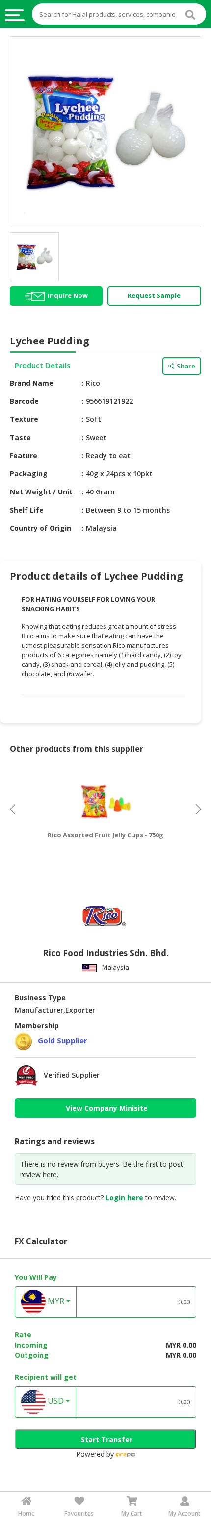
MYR (55, 1301)
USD (55, 1401)
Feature (23, 455)
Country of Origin (40, 528)
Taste (20, 437)
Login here (124, 1197)
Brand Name (31, 383)
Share (186, 366)
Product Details (43, 365)
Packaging (29, 473)
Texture (24, 419)
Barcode (24, 401)
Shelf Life (27, 510)
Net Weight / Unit (41, 491)
